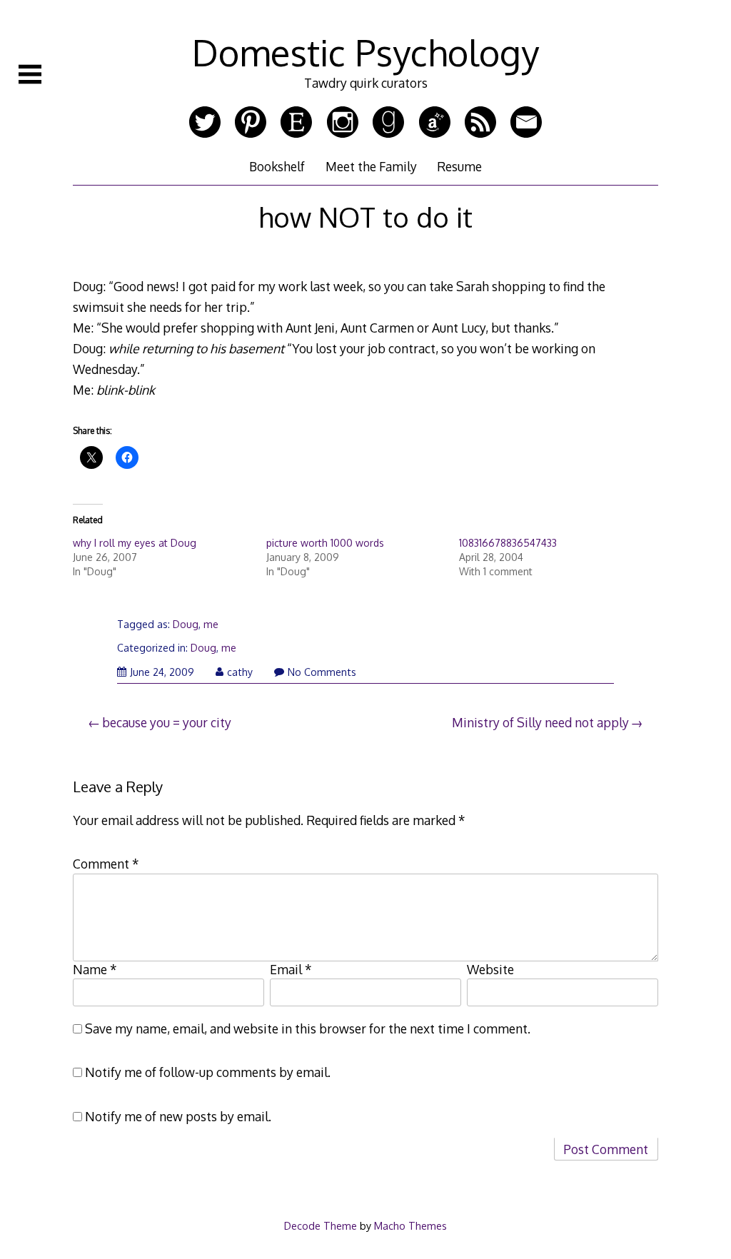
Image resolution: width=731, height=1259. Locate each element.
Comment (106, 863)
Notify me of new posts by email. (178, 1116)
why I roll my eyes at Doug (134, 543)
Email (291, 969)
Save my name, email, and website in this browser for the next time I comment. (307, 1028)
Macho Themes (410, 1225)
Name (95, 969)
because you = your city (166, 722)
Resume (459, 166)
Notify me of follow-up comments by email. (208, 1072)
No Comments (322, 672)
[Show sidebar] (30, 74)
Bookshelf (277, 166)
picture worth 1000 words (325, 543)
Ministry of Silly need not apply (540, 722)
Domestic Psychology (365, 52)
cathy (240, 672)
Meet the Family (371, 166)
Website (490, 969)
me (210, 624)
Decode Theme (320, 1225)
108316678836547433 (508, 543)
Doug (185, 624)
